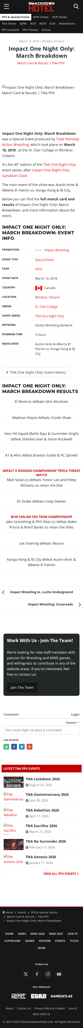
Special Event (44, 260)
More (42, 948)
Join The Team (22, 687)
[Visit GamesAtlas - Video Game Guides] (62, 996)
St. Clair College (46, 307)
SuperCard (12, 941)
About (10, 1008)
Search (72, 1008)
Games (30, 941)
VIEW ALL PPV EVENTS (60, 874)
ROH (33, 23)
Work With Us (41, 1014)
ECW (52, 23)
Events (60, 941)
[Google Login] (29, 747)
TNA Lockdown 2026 (43, 779)
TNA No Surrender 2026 (46, 841)
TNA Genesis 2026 (41, 857)
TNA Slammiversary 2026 (47, 794)
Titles (74, 941)
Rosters (45, 941)
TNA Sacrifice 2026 (41, 825)
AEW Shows (59, 17)
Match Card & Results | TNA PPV (40, 63)
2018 (38, 269)
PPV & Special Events (16, 17)
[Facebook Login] (14, 747)
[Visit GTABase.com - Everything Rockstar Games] (38, 996)
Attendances (67, 23)
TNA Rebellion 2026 (42, 810)
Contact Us (24, 1008)
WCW (42, 23)
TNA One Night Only (59, 164)
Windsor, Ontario (47, 297)
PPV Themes (30, 30)
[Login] (6, 747)
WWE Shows (41, 17)
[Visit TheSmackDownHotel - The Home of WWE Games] (18, 996)
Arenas (46, 30)
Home (9, 934)
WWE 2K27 (56, 934)
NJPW (23, 23)
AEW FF (73, 934)
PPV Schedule (10, 30)
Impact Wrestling (56, 250)
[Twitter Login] (22, 747)
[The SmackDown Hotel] (41, 6)
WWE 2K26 (37, 934)
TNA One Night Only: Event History (37, 372)
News (22, 934)
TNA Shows (9, 23)
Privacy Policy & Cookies (49, 1008)
